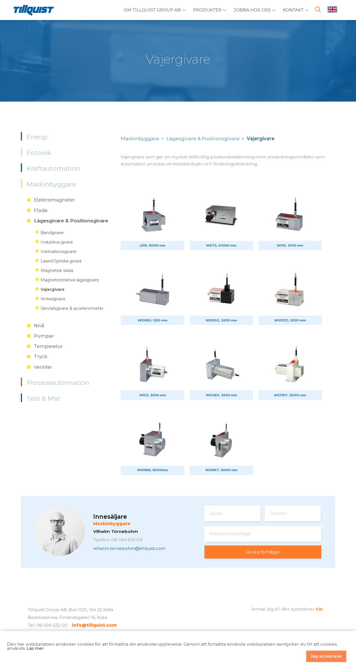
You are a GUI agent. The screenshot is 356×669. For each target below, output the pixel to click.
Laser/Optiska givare (61, 261)
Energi (37, 137)
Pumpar (44, 336)
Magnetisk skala (57, 270)
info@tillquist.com (94, 625)
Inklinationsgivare (58, 251)
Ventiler (43, 367)
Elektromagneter (54, 200)
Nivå (39, 325)
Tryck (40, 356)
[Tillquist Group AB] (33, 11)
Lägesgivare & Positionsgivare (71, 220)
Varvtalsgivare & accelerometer (72, 308)
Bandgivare (52, 232)
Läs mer (35, 648)
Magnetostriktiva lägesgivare (70, 279)
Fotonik (38, 153)
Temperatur (48, 346)
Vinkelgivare (53, 298)
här (319, 609)
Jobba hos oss (252, 10)
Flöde (41, 210)
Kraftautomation (53, 168)
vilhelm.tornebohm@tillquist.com (129, 548)
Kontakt (293, 10)
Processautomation (57, 383)
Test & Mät (43, 398)
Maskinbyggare (51, 184)
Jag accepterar (326, 656)
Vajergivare (53, 289)
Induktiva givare (57, 242)
